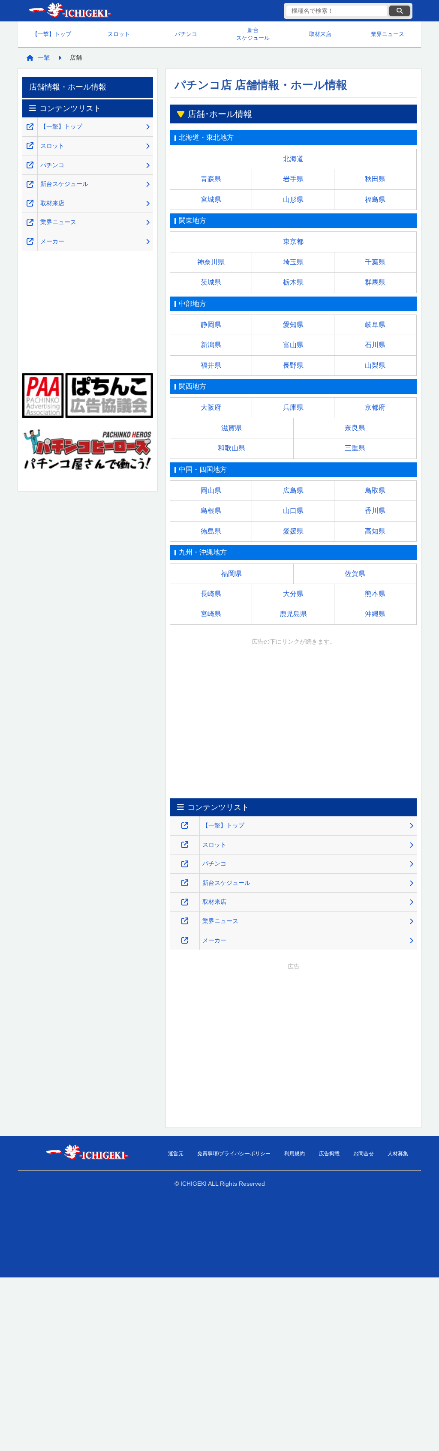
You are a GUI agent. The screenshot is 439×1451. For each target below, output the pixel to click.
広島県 (293, 490)
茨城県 (211, 282)
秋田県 (375, 179)
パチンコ (186, 34)
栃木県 (293, 282)
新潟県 (211, 344)
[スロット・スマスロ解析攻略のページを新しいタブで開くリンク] (184, 845)
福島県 (375, 199)
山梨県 (375, 365)
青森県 (211, 179)
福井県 (211, 365)
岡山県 (211, 490)
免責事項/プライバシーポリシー (234, 1154)
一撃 (44, 57)
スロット (119, 34)
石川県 (375, 344)
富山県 (293, 344)
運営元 (175, 1154)
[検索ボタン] (399, 11)
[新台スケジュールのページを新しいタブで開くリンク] (184, 883)
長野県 (293, 365)
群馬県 (375, 282)
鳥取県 (375, 490)
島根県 (211, 510)
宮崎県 (211, 614)
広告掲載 (329, 1154)
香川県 (375, 510)
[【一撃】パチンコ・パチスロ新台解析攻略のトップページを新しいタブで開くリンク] (184, 825)
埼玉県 (293, 262)
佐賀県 (355, 573)
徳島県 (211, 531)
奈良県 (355, 428)
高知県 (375, 531)
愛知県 (293, 324)
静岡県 (211, 324)
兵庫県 (293, 407)
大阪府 (211, 407)
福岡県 (231, 573)
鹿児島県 (293, 614)
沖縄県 (375, 614)
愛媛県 (293, 531)
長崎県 (211, 593)
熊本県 (375, 593)
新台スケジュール (253, 34)
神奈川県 (211, 262)
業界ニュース (387, 34)
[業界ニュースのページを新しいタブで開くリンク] (184, 921)
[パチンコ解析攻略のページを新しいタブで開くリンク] (184, 864)
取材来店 (320, 34)
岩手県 (293, 179)
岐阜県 (375, 324)
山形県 (293, 199)
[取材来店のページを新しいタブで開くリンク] (184, 902)
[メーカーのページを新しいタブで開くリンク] (184, 940)
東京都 (293, 241)
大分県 (293, 593)
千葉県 (375, 262)
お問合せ (363, 1154)
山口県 (293, 510)
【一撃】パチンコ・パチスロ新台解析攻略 (69, 11)
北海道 (293, 158)
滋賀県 (231, 428)
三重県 (355, 448)
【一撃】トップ (51, 34)
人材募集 (398, 1154)
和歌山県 (231, 448)
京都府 (375, 407)
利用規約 (294, 1154)
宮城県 (211, 199)
